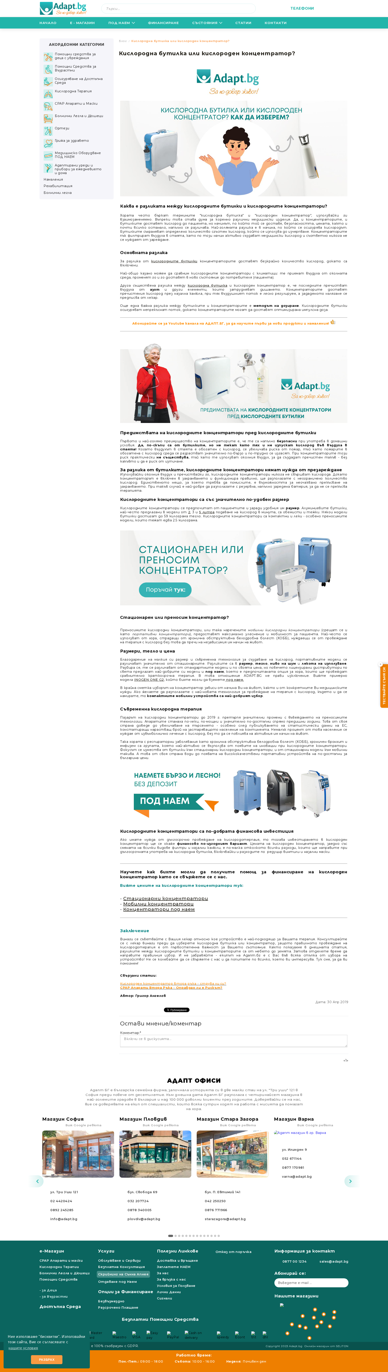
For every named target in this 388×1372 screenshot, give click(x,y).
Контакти (276, 23)
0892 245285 (61, 1210)
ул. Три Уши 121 (64, 1192)
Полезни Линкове (177, 1251)
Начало (48, 23)
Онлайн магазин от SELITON (326, 1346)
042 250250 (215, 1201)
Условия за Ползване (176, 1286)
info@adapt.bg (63, 1219)
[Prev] (36, 1181)
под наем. (234, 680)
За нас (163, 1273)
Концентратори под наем (159, 909)
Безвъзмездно (111, 1301)
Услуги (106, 1251)
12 (211, 1236)
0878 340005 (140, 1210)
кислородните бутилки (174, 261)
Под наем (119, 23)
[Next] (352, 1181)
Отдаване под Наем (117, 1282)
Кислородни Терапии (59, 1267)
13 (215, 1236)
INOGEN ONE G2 (149, 680)
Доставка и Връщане (177, 1261)
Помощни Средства (59, 1279)
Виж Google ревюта (84, 1125)
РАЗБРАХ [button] (47, 1359)
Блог (123, 41)
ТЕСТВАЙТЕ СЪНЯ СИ (384, 686)
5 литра (207, 512)
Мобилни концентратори (158, 904)
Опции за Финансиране (125, 1291)
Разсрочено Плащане (118, 1308)
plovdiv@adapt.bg (144, 1219)
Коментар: (130, 1033)
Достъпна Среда (60, 1306)
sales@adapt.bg (334, 1261)
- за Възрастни (54, 1297)
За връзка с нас (171, 1279)
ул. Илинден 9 (294, 1150)
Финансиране (163, 23)
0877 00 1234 (294, 1261)
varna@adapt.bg (297, 1177)
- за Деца (48, 1290)
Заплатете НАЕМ (174, 1267)
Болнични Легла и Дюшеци (65, 1273)
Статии (243, 23)
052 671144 (292, 1159)
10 (204, 1236)
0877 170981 (293, 1168)
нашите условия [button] (23, 1348)
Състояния (204, 23)
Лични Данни (169, 1292)
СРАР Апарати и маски (61, 1261)
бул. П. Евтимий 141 (222, 1192)
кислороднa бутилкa (207, 285)
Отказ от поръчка (233, 1252)
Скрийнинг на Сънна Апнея (123, 1274)
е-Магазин (52, 1251)
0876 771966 (216, 1210)
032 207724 (138, 1201)
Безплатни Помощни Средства (160, 1319)
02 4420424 (61, 1201)
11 (208, 1236)
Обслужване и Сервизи (119, 1261)
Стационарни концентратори (165, 898)
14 (219, 1236)
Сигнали (164, 1298)
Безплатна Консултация (121, 1267)
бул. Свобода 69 (142, 1192)
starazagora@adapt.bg (225, 1219)
